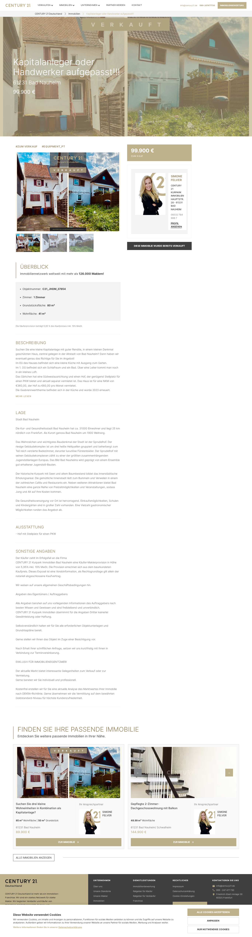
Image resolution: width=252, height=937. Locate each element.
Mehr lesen (23, 396)
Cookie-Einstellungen (183, 896)
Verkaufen (44, 5)
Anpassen (213, 920)
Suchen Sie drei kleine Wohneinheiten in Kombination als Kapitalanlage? (38, 808)
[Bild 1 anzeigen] (28, 243)
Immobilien (65, 5)
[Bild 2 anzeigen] (54, 243)
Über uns (97, 886)
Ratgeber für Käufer (142, 891)
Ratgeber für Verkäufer (144, 896)
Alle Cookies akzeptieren (213, 912)
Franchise (138, 901)
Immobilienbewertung (232, 5)
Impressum (178, 886)
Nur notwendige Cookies (213, 929)
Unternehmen (89, 5)
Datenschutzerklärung (184, 891)
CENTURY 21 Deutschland (48, 13)
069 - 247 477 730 (225, 890)
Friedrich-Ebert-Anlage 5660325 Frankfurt (229, 896)
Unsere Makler (100, 896)
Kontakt (137, 5)
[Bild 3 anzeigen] (81, 243)
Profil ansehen (176, 225)
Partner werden (115, 5)
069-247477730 (207, 5)
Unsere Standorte (102, 891)
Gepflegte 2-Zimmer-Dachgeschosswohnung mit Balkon (154, 806)
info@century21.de (188, 5)
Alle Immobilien (34, 857)
